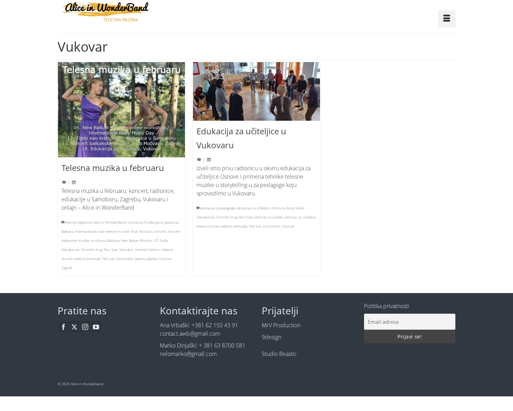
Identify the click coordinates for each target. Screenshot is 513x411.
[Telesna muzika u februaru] (121, 109)
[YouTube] (96, 326)
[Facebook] (63, 326)
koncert (160, 231)
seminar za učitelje (268, 217)
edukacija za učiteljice (253, 208)
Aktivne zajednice (78, 222)
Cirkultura (134, 222)
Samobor (126, 249)
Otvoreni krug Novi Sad (99, 249)
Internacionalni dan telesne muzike (102, 231)
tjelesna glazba (146, 258)
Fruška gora (153, 222)
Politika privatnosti (386, 306)
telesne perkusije (87, 258)
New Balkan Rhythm (136, 240)
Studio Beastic (279, 354)
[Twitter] (74, 326)
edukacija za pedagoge (217, 208)
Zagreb (66, 267)
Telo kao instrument (117, 258)
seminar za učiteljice (299, 217)
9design (271, 337)
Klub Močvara (142, 231)
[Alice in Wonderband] (120, 8)
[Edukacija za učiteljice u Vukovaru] (256, 91)
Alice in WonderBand (109, 222)
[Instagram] (85, 326)
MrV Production (281, 325)
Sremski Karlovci (148, 249)
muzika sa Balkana (105, 240)
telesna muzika (208, 226)
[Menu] (446, 19)
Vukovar (165, 258)
